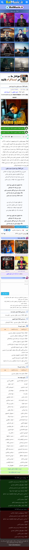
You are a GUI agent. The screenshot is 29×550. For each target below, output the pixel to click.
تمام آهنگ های (13, 274)
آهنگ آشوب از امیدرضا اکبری (19, 358)
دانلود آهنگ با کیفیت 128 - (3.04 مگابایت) (13, 128)
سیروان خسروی (9, 413)
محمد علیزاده (10, 446)
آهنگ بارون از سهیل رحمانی (20, 341)
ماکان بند (11, 433)
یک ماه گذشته (14, 329)
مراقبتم (7, 41)
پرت (22, 56)
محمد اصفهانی (23, 446)
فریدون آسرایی (23, 433)
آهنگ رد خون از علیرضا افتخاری (19, 347)
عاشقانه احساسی (14, 89)
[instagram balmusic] (14, 83)
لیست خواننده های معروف (14, 469)
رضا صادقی (7, 69)
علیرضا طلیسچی (7, 54)
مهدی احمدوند (9, 456)
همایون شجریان (23, 465)
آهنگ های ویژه (14, 11)
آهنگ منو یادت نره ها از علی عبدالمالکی (17, 339)
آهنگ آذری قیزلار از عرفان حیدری (18, 336)
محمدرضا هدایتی (22, 452)
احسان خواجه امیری (22, 381)
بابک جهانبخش (23, 390)
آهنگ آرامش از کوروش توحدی (19, 355)
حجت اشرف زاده (23, 400)
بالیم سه (22, 26)
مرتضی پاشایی (9, 452)
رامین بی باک (10, 403)
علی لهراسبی (10, 426)
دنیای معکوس (7, 70)
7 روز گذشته (24, 329)
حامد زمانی (24, 397)
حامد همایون (7, 39)
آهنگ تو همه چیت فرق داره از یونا (18, 491)
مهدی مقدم (24, 459)
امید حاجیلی (24, 387)
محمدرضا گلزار (9, 449)
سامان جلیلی (24, 413)
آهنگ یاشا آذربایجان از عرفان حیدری (18, 333)
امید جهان (10, 384)
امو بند (25, 384)
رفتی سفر (22, 70)
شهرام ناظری (24, 423)
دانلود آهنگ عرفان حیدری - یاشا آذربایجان (16, 322)
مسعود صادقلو (23, 456)
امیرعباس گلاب (21, 54)
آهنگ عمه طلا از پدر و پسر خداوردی (18, 482)
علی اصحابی (10, 423)
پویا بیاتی (10, 394)
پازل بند (25, 394)
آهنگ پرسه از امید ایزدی (21, 537)
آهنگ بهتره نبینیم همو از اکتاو (19, 502)
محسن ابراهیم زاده (22, 439)
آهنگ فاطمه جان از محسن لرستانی (18, 488)
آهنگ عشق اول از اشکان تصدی (19, 485)
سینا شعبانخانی (23, 420)
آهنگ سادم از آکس (22, 499)
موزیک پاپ (22, 89)
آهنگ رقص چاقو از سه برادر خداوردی (17, 505)
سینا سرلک (10, 417)
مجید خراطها (10, 436)
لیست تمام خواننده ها (14, 472)
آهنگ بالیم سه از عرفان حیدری (19, 374)
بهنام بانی (10, 390)
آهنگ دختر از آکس (22, 534)
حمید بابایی (15, 92)
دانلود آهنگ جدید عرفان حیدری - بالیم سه (16, 315)
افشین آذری (10, 381)
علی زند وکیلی (23, 426)
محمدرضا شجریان (22, 449)
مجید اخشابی (23, 436)
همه (5, 329)
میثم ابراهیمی (9, 462)
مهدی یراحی (10, 459)
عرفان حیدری (22, 24)
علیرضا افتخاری (23, 430)
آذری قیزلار (21, 41)
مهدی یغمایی (23, 462)
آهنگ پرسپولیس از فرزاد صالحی (19, 513)
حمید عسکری (9, 400)
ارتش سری (7, 56)
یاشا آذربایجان (7, 26)
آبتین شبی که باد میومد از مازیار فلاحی (17, 344)
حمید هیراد (24, 403)
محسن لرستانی (23, 443)
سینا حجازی (24, 417)
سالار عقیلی (21, 69)
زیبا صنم (6, 92)
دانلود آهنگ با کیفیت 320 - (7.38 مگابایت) (12, 132)
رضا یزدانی (24, 410)
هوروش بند (10, 465)
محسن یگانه (10, 443)
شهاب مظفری (9, 420)
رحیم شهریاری (23, 407)
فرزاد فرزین (10, 430)
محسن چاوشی (9, 439)
